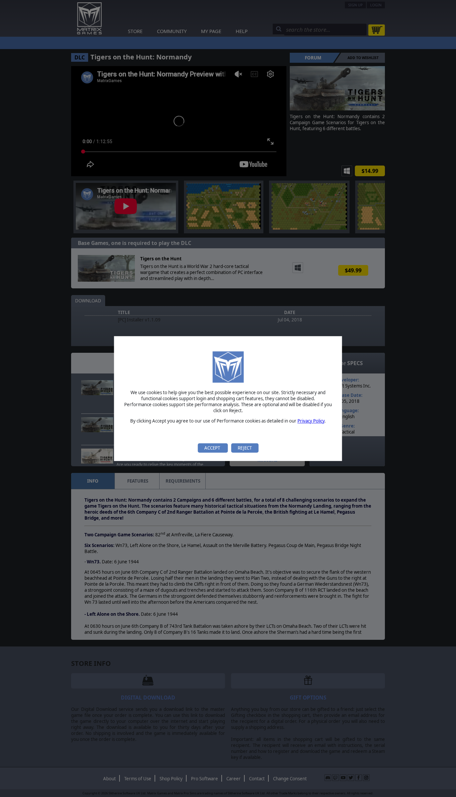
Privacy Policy (310, 421)
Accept (212, 448)
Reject (245, 448)
